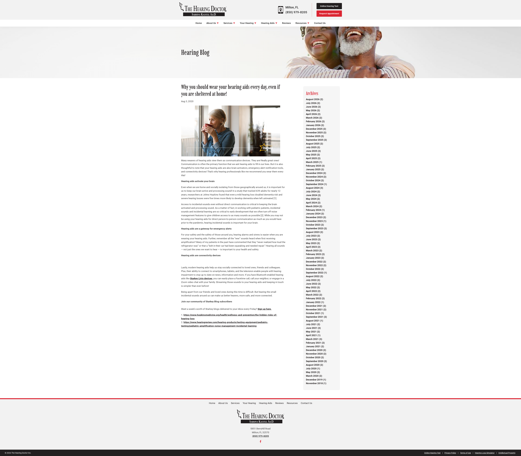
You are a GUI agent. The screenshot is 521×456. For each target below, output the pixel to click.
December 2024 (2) (316, 173)
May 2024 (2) (313, 198)
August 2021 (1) (314, 320)
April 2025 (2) (313, 158)
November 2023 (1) (316, 221)
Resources (301, 23)
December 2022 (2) (316, 261)
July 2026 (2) (313, 103)
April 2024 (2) (313, 202)
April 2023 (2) (313, 246)
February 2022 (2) (315, 298)
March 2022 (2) (314, 294)
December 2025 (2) (316, 128)
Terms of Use (465, 453)
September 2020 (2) (316, 361)
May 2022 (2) (313, 287)
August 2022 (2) (314, 276)
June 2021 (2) (313, 328)
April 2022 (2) (313, 291)
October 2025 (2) (315, 136)
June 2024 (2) (313, 195)
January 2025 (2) (315, 169)
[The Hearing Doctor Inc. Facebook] (260, 442)
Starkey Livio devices (201, 278)
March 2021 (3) (314, 339)
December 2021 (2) (316, 305)
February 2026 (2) (315, 121)
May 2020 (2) (313, 372)
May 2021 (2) (313, 331)
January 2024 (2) (315, 213)
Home (199, 23)
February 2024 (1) (315, 210)
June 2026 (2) (313, 106)
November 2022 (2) (316, 265)
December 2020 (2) (316, 350)
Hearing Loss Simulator (485, 453)
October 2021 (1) (315, 313)
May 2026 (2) (313, 110)
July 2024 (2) (313, 191)
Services (228, 23)
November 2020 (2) (316, 353)
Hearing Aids (268, 23)
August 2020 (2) (314, 364)
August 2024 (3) (314, 187)
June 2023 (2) (313, 239)
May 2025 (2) (313, 154)
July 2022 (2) (313, 280)
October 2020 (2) (315, 357)
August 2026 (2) (314, 99)
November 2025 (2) (316, 132)
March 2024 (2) (314, 206)
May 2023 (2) (313, 243)
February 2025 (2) (315, 165)
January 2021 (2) (315, 346)
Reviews (286, 23)
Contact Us (320, 23)
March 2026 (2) (314, 117)
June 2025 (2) (313, 151)
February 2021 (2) (315, 342)
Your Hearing (247, 23)
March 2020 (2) (314, 375)
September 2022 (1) (316, 272)
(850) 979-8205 (296, 12)
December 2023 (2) (316, 217)
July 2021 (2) (313, 324)
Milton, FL (291, 7)
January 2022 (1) (315, 302)
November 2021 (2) (316, 309)
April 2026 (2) (313, 114)
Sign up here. (264, 309)
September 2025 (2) (316, 139)
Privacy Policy (450, 453)
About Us (211, 23)
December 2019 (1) (316, 379)
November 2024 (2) (316, 176)
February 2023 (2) (315, 254)
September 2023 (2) (316, 228)
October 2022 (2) (315, 269)
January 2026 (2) (315, 125)
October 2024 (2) (315, 180)
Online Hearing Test (432, 453)
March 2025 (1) (314, 162)
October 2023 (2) (315, 224)
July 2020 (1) (313, 368)
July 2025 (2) (313, 147)
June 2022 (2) (313, 283)
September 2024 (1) (316, 184)
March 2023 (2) (314, 250)
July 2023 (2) (313, 235)
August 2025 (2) (314, 143)
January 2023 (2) (315, 257)
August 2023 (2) (314, 232)
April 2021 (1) (313, 335)
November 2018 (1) (316, 383)
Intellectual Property (506, 453)
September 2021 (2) (316, 316)
